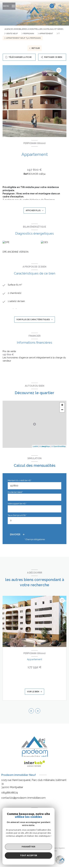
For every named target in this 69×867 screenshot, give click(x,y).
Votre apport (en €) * (17, 503)
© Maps (44, 446)
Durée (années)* (15, 492)
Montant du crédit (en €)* (19, 480)
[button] (37, 710)
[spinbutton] (34, 520)
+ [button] (62, 405)
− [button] (62, 410)
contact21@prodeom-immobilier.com (23, 797)
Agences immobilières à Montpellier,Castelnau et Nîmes (33, 29)
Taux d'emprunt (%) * (17, 515)
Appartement (46, 33)
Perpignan (28, 33)
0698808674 (9, 792)
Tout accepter (28, 855)
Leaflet (35, 446)
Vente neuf (12, 33)
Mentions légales (57, 848)
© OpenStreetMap (59, 446)
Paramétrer (28, 846)
